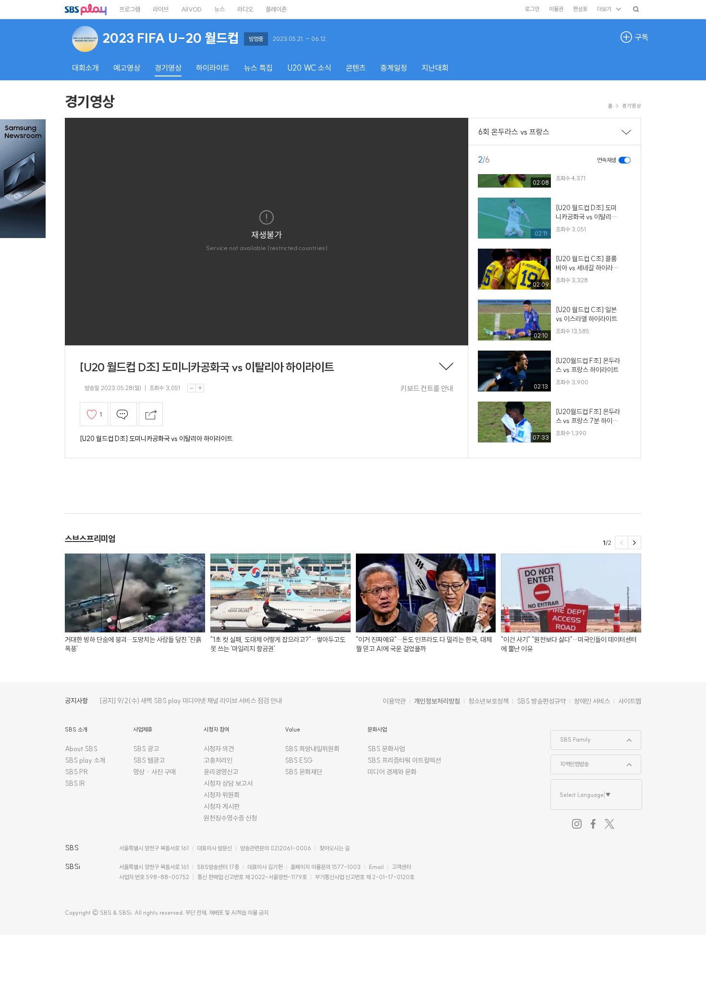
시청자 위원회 (222, 795)
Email (376, 866)
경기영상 (90, 101)
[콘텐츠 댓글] (123, 414)
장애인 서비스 (592, 701)
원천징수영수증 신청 (230, 818)
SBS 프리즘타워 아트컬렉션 (404, 760)
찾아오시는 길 (334, 848)
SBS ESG (299, 760)
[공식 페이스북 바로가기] (593, 824)
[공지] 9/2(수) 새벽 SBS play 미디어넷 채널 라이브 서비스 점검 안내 (190, 700)
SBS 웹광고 (149, 760)
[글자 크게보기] (199, 388)
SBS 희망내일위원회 (312, 748)
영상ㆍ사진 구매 (154, 772)
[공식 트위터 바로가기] (609, 824)
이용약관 (394, 701)
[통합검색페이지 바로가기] (636, 8)
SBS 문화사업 (386, 748)
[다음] (634, 542)
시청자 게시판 (222, 806)
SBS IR (75, 783)
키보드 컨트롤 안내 (427, 388)
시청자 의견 (219, 748)
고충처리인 (218, 760)
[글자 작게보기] (191, 388)
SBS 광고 (146, 748)
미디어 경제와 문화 (391, 772)
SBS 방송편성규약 (541, 701)
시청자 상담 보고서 (228, 783)
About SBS (81, 748)
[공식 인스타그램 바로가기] (577, 824)
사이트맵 (629, 701)
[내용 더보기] (446, 367)
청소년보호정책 (488, 701)
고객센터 (401, 866)
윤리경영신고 (221, 772)
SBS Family (571, 737)
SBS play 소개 (85, 760)
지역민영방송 (570, 761)
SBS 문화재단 (303, 772)
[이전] (621, 542)
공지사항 (76, 700)
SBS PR (76, 772)
